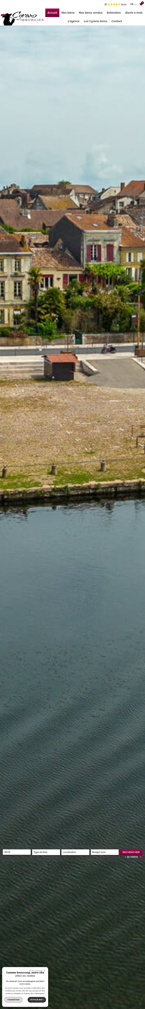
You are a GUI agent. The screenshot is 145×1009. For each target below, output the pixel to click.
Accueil (52, 12)
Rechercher (131, 852)
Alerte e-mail (133, 12)
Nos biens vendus (91, 12)
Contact (116, 21)
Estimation (114, 12)
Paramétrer (14, 999)
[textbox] (46, 852)
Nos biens (68, 12)
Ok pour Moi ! (37, 999)
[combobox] (17, 852)
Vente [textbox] (7, 852)
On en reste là (35, 970)
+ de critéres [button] (133, 856)
